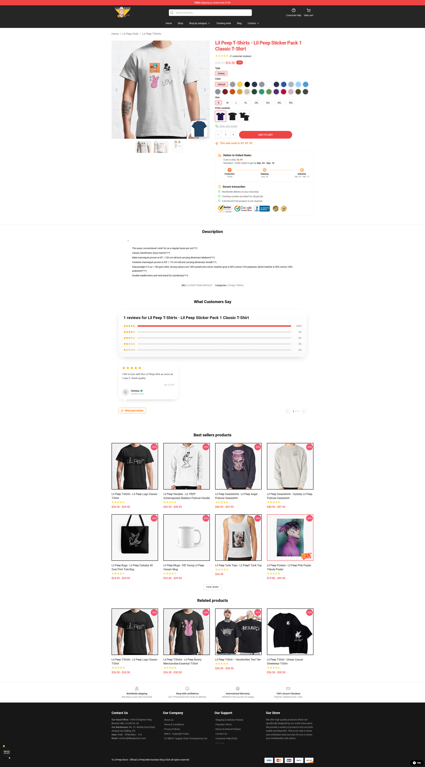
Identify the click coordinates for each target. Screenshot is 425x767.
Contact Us (221, 733)
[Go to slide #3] (178, 147)
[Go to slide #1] (143, 147)
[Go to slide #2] (161, 147)
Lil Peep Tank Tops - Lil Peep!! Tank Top (238, 565)
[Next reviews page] (304, 411)
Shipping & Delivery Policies (229, 719)
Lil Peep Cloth (130, 33)
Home (115, 33)
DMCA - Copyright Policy (176, 733)
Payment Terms (223, 724)
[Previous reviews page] (288, 411)
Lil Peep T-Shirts (151, 33)
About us (168, 719)
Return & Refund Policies (228, 729)
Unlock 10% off (7, 752)
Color (218, 78)
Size (217, 97)
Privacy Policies (172, 729)
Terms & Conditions (174, 724)
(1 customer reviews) (240, 56)
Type (217, 68)
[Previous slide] (116, 89)
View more (212, 587)
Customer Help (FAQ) (226, 738)
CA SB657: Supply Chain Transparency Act (185, 738)
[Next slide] (204, 89)
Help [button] (419, 763)
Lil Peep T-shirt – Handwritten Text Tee (237, 659)
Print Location (222, 108)
